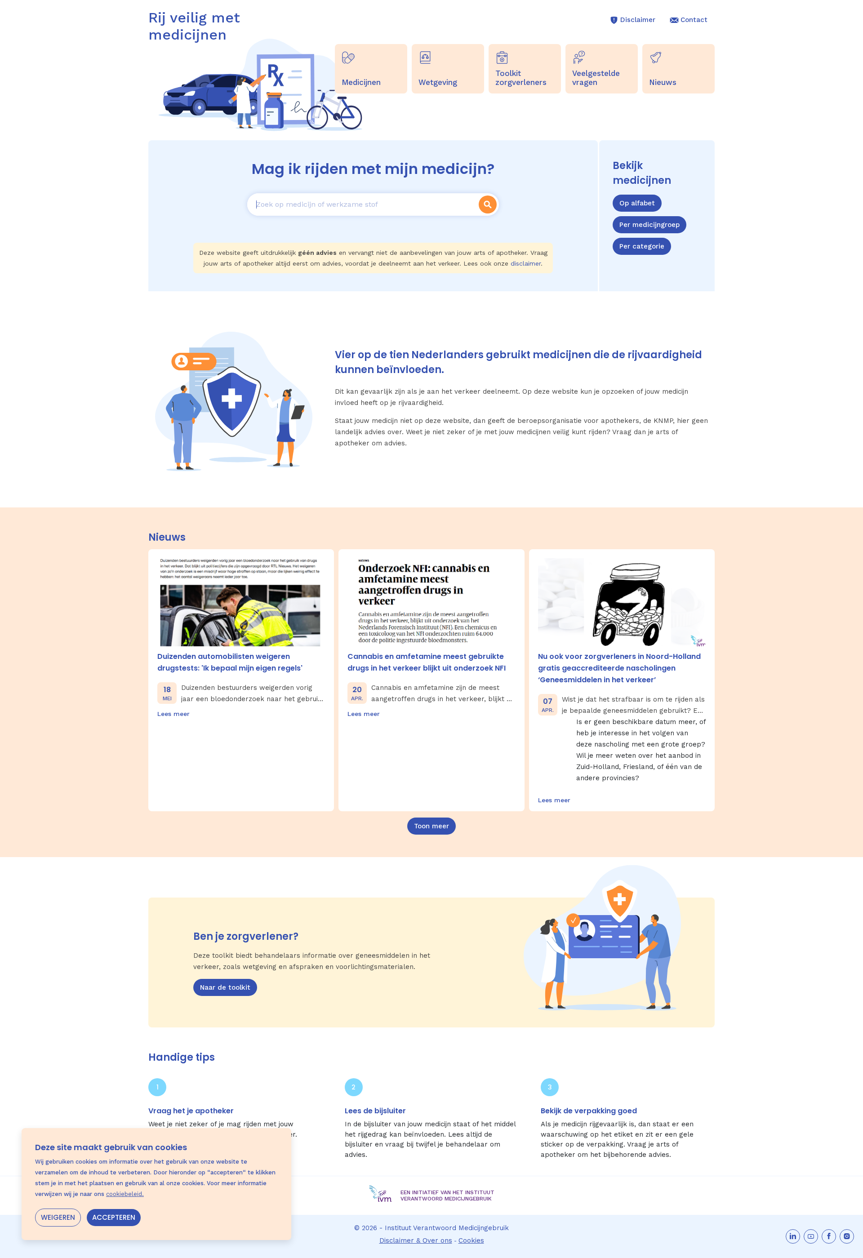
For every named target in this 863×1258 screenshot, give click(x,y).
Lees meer (173, 713)
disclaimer (526, 263)
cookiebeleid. (125, 1194)
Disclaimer (637, 20)
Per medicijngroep (649, 225)
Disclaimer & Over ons (415, 1240)
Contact (694, 20)
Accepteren (113, 1217)
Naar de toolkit (225, 987)
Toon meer (431, 826)
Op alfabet (637, 203)
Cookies (471, 1240)
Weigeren (58, 1217)
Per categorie (641, 246)
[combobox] (361, 204)
